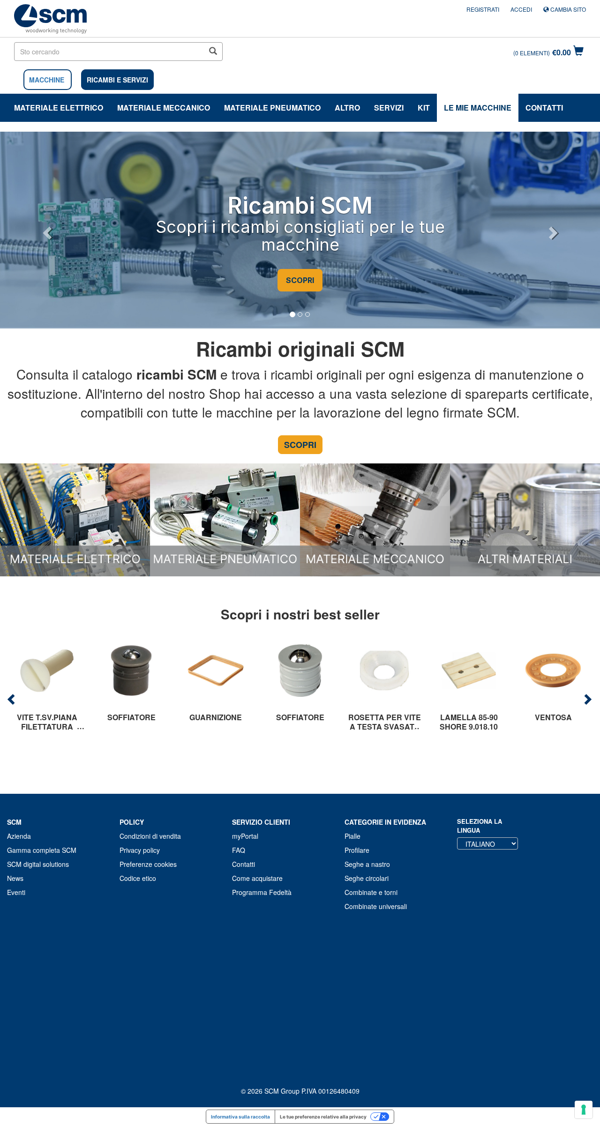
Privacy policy (140, 850)
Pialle (352, 836)
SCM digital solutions (38, 864)
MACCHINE (46, 79)
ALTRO (347, 107)
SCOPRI (300, 280)
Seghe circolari (367, 878)
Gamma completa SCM (41, 850)
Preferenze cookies (148, 864)
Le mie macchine (477, 107)
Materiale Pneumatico (272, 107)
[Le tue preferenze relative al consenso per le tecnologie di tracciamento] (583, 1110)
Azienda (19, 836)
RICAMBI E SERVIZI (117, 79)
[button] (45, 230)
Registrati (482, 9)
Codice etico (138, 878)
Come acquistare (257, 878)
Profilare (357, 850)
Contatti (544, 107)
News (15, 878)
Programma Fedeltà (262, 892)
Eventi (16, 892)
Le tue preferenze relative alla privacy (323, 1116)
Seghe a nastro (367, 864)
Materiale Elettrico (58, 107)
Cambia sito (567, 9)
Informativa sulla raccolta (240, 1116)
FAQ (238, 850)
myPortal (245, 836)
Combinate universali (376, 906)
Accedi (521, 9)
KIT (424, 107)
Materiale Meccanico (163, 107)
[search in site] (212, 51)
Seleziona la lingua (479, 826)
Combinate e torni (371, 892)
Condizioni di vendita (150, 836)
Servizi (389, 107)
